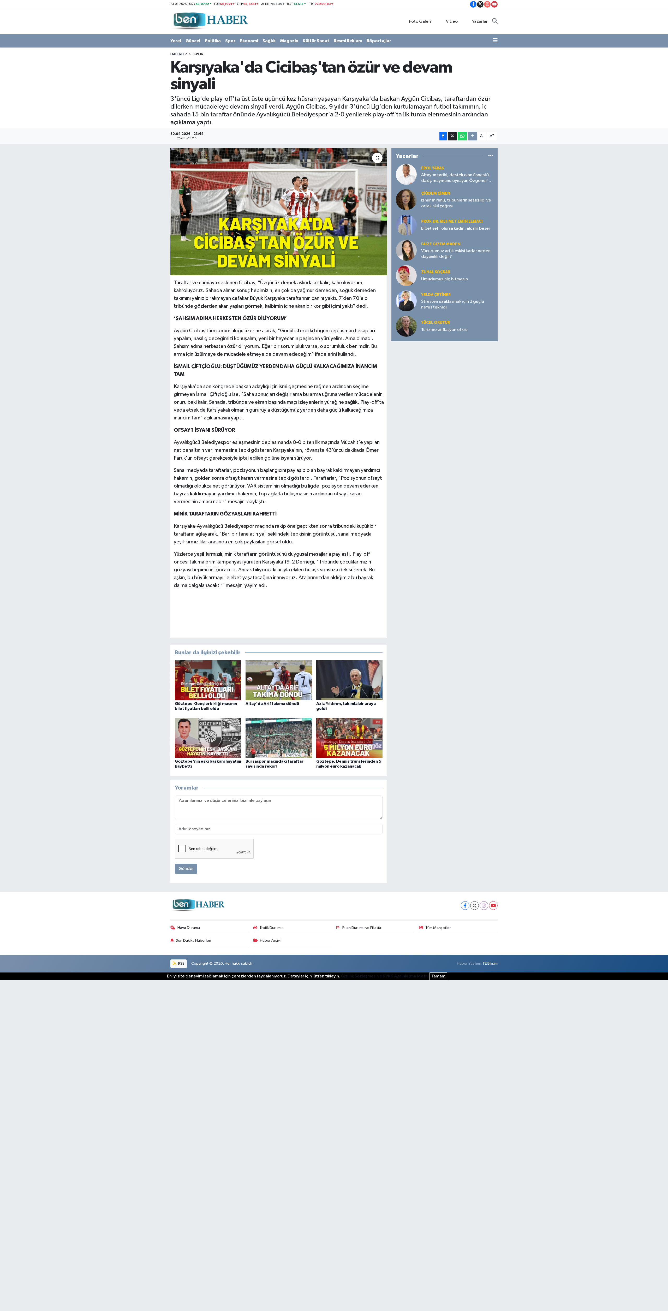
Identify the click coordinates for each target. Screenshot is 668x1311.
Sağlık (269, 41)
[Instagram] (484, 905)
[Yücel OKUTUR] (406, 326)
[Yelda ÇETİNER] (406, 301)
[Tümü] (490, 156)
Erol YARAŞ (432, 168)
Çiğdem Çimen (435, 193)
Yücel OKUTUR (435, 323)
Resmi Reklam (348, 41)
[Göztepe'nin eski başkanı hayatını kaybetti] (208, 737)
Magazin (289, 41)
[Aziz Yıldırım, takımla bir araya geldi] (349, 680)
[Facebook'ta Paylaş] (443, 136)
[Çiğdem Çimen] (406, 199)
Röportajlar (379, 41)
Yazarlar (480, 21)
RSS (180, 963)
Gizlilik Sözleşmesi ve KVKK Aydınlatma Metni (385, 976)
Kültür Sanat (316, 41)
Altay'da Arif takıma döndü (272, 704)
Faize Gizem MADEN (440, 244)
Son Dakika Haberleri (193, 940)
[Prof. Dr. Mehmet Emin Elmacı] (406, 225)
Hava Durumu (188, 928)
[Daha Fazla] (472, 136)
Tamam (438, 976)
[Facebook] (465, 905)
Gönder (186, 869)
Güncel (193, 41)
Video (452, 21)
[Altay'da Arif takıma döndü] (279, 680)
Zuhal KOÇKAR (435, 272)
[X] (474, 905)
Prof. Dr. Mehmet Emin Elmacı (451, 221)
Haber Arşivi (270, 940)
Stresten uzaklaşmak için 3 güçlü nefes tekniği (452, 304)
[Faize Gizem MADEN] (406, 250)
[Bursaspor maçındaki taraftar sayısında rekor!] (279, 737)
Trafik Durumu (271, 928)
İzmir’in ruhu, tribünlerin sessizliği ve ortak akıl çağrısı (456, 203)
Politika (213, 41)
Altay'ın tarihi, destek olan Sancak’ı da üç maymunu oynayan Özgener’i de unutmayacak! (455, 178)
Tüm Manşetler (438, 928)
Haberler (178, 54)
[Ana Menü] (495, 41)
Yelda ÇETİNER (436, 295)
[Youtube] (493, 905)
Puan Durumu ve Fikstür (361, 928)
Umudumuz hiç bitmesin (444, 279)
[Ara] (495, 21)
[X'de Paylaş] (452, 136)
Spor (230, 41)
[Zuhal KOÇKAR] (406, 275)
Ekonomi (249, 41)
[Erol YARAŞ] (406, 174)
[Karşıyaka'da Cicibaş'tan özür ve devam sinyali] (278, 211)
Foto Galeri (420, 21)
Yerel (175, 41)
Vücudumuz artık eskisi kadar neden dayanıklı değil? (456, 254)
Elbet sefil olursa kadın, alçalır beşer (455, 228)
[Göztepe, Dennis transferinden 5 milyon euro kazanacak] (349, 737)
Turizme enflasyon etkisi (444, 330)
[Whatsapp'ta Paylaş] (462, 136)
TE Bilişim (490, 963)
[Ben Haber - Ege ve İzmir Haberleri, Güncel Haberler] (210, 21)
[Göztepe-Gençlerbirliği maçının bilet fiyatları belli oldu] (208, 680)
